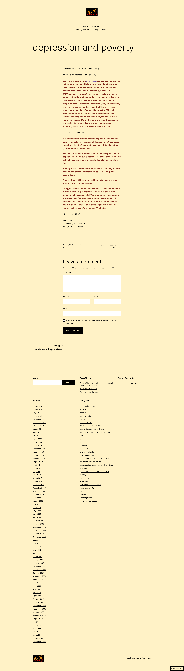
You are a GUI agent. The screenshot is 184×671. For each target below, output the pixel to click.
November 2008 (39, 530)
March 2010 (37, 478)
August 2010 (38, 462)
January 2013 (38, 416)
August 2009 (38, 501)
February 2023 (38, 409)
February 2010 (38, 481)
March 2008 (37, 557)
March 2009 (37, 517)
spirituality (84, 481)
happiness (84, 449)
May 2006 (37, 628)
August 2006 (38, 619)
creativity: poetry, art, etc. (90, 426)
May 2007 (37, 589)
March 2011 (37, 439)
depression (80, 75)
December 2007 (39, 566)
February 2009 (38, 521)
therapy (83, 494)
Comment (67, 272)
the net (83, 491)
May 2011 (36, 432)
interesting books (87, 452)
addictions (84, 409)
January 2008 (38, 563)
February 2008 (38, 560)
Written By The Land (88, 389)
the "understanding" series (90, 485)
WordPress (146, 658)
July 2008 (37, 543)
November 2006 (39, 609)
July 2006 (37, 622)
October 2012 (38, 426)
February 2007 (38, 599)
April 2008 (37, 553)
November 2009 (39, 491)
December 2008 (39, 527)
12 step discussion (87, 406)
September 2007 (39, 576)
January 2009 (38, 524)
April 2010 (37, 475)
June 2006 (37, 625)
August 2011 (37, 429)
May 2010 (36, 472)
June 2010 (37, 468)
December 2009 (39, 488)
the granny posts (87, 488)
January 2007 (38, 602)
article (68, 75)
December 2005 (39, 641)
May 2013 (36, 413)
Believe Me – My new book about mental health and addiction (96, 384)
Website (66, 309)
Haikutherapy (92, 26)
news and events (87, 455)
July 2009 (37, 504)
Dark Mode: (175, 668)
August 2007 (38, 579)
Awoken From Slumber (89, 392)
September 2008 (39, 537)
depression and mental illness (92, 429)
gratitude (83, 445)
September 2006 (39, 615)
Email (96, 296)
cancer (82, 419)
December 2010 (39, 449)
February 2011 (38, 442)
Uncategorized (86, 498)
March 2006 (37, 635)
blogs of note (85, 416)
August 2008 (38, 540)
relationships (85, 478)
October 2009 (38, 494)
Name (66, 296)
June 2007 (37, 586)
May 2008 (37, 550)
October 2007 (38, 573)
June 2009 (37, 508)
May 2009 (37, 511)
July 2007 (36, 583)
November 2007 (39, 570)
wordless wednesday (88, 501)
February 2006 (38, 638)
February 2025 (38, 406)
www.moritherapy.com (73, 227)
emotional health (87, 439)
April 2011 (36, 436)
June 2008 (37, 547)
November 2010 (39, 452)
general (83, 442)
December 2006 (39, 606)
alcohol (83, 413)
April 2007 (37, 593)
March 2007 (37, 596)
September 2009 (39, 498)
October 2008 (38, 534)
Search (35, 378)
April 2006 (37, 632)
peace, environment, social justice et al (95, 458)
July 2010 (36, 465)
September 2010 (39, 458)
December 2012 (39, 419)
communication (86, 423)
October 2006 (38, 612)
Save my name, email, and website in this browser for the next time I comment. (91, 322)
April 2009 (37, 514)
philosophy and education (90, 462)
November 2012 (39, 423)
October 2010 (38, 455)
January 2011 (38, 445)
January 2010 (38, 485)
